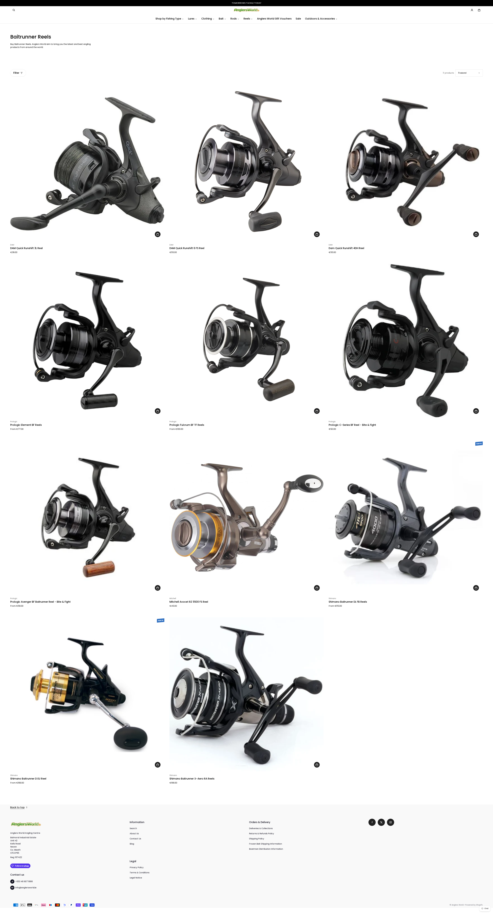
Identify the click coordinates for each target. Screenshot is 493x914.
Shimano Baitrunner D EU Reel (28, 778)
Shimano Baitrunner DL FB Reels (348, 602)
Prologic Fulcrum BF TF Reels (186, 425)
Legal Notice (136, 877)
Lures (191, 18)
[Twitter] (381, 822)
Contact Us (135, 838)
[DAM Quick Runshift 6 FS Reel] (246, 164)
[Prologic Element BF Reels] (87, 341)
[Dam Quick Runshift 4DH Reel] (406, 164)
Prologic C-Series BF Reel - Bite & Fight (352, 425)
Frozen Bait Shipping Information (265, 843)
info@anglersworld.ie (25, 887)
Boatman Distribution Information (266, 848)
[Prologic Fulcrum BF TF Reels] (246, 341)
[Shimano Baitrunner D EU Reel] (87, 694)
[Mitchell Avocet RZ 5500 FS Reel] (246, 517)
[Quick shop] (157, 234)
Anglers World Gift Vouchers (274, 18)
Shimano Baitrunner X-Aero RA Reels (191, 778)
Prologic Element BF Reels (26, 425)
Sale (298, 18)
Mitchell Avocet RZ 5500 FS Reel (188, 602)
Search (133, 828)
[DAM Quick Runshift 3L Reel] (87, 164)
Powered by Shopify (474, 905)
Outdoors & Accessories (320, 18)
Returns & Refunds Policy (261, 833)
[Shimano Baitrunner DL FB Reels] (406, 517)
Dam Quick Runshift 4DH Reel (346, 248)
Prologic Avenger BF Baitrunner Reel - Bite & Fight (40, 602)
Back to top (17, 807)
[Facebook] (372, 822)
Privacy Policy (137, 867)
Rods (233, 18)
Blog (132, 843)
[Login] (472, 10)
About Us (134, 833)
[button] (13, 10)
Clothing (206, 18)
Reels (247, 18)
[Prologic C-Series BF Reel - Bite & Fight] (406, 341)
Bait (221, 18)
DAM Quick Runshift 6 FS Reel (186, 248)
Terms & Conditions (139, 872)
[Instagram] (390, 822)
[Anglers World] (246, 10)
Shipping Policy (256, 838)
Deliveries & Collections (261, 828)
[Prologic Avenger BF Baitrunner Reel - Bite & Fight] (87, 517)
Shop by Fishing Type (168, 18)
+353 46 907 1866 (24, 881)
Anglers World (458, 905)
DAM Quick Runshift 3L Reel (26, 248)
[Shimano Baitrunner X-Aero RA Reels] (246, 694)
